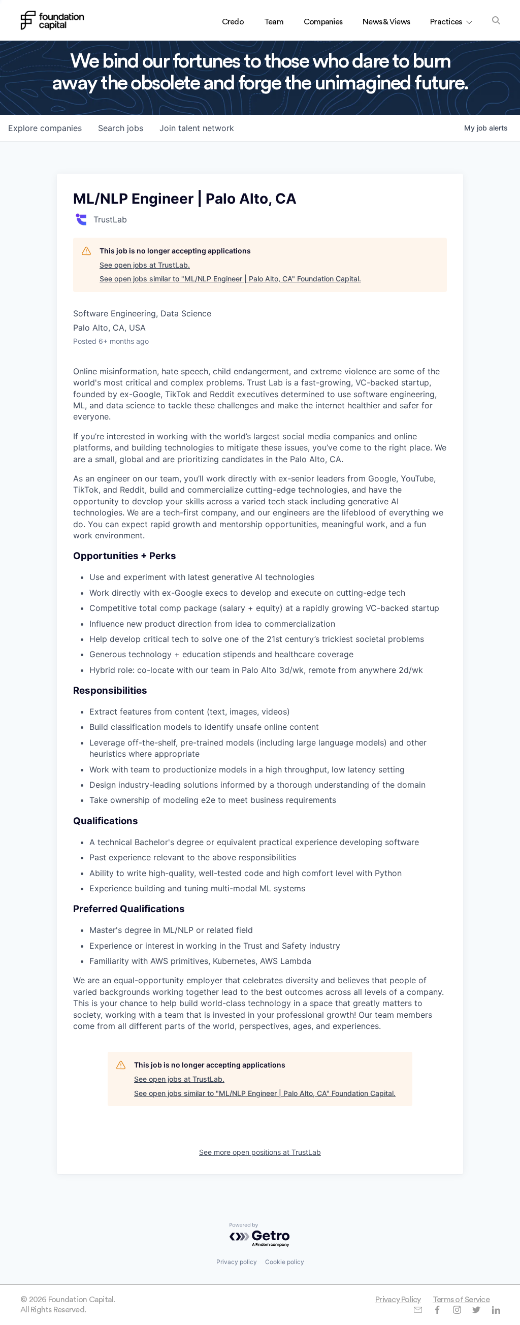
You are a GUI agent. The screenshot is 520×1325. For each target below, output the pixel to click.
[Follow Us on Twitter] (476, 1310)
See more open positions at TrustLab (260, 1152)
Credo (233, 22)
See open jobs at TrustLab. (145, 265)
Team (273, 22)
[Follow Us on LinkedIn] (496, 1310)
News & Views (386, 22)
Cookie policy (284, 1262)
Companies (323, 22)
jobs (120, 128)
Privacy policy (236, 1262)
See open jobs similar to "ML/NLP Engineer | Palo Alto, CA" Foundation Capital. (230, 278)
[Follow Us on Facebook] (437, 1310)
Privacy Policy (398, 1300)
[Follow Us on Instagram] (457, 1310)
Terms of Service (461, 1300)
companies (45, 128)
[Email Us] (417, 1310)
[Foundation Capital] (52, 20)
